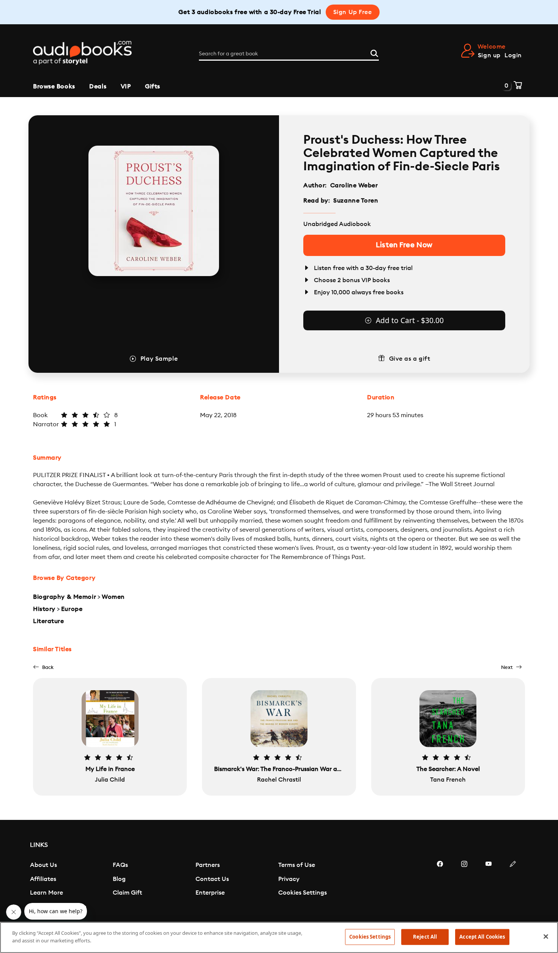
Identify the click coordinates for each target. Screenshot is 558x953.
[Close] (546, 936)
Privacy (288, 879)
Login (513, 55)
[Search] (374, 52)
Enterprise (210, 893)
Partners (207, 865)
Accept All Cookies (482, 936)
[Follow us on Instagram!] (464, 887)
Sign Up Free (352, 12)
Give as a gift (409, 358)
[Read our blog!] (513, 887)
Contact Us (212, 879)
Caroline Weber (354, 185)
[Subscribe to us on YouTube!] (488, 887)
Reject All (425, 936)
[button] (43, 667)
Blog (119, 879)
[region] (279, 937)
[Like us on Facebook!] (440, 887)
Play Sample (159, 358)
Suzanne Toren (355, 200)
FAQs (120, 865)
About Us (43, 865)
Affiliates (43, 879)
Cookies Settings (302, 893)
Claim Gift (127, 893)
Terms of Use (296, 865)
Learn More (46, 893)
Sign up (489, 55)
